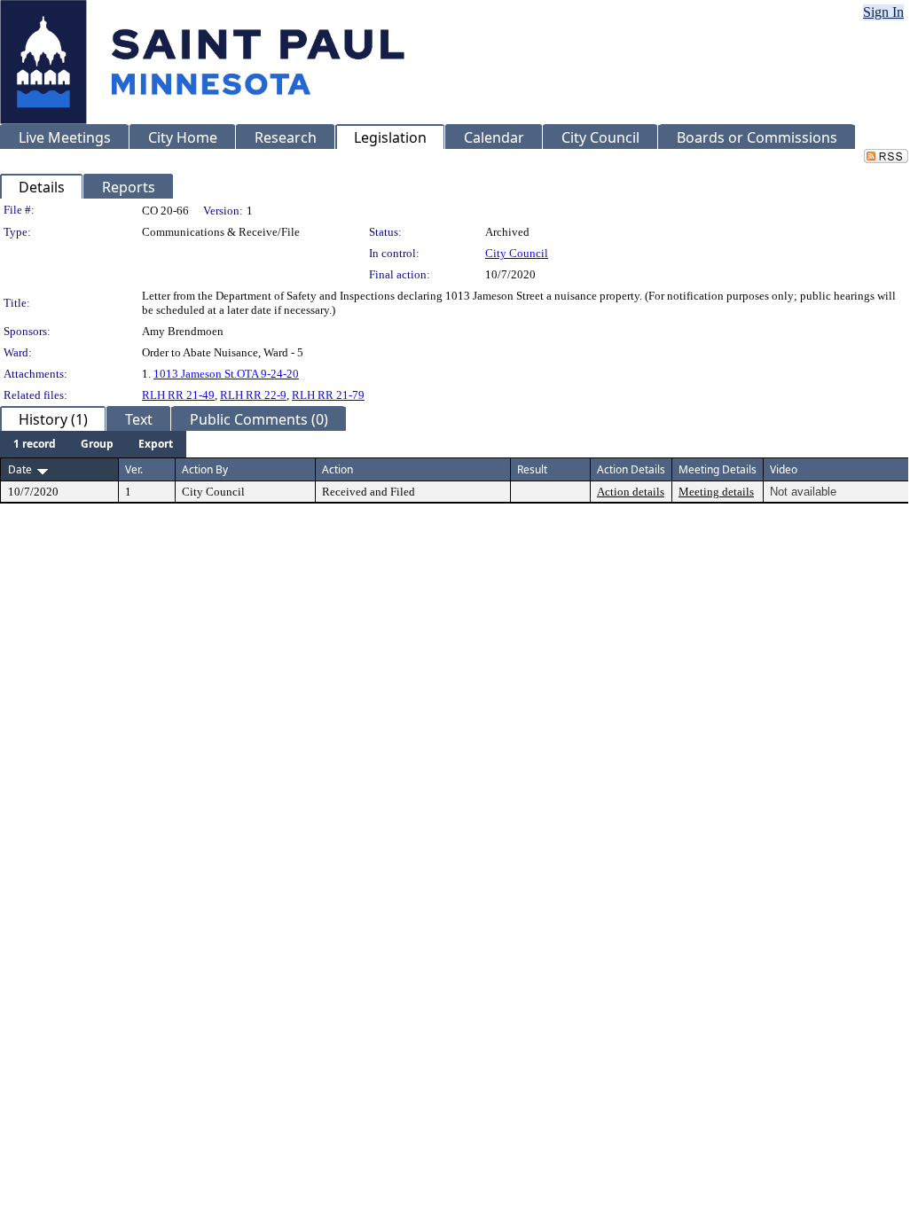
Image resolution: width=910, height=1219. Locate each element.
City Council (516, 253)
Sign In (883, 12)
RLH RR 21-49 (178, 395)
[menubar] (93, 444)
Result (532, 469)
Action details (630, 491)
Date (20, 469)
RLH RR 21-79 (328, 395)
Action (337, 469)
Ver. (134, 469)
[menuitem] (34, 444)
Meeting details (716, 491)
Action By (205, 469)
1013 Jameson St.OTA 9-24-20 (226, 373)
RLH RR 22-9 (253, 395)
